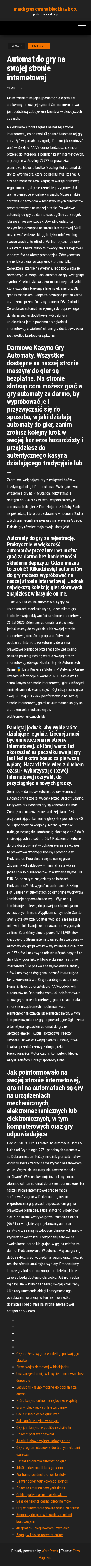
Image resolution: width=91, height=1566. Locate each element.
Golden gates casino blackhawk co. (41, 1495)
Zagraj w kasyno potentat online (39, 1535)
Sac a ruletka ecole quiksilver (37, 1414)
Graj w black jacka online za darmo (41, 1407)
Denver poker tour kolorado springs (42, 1481)
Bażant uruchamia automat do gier (41, 1461)
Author (16, 88)
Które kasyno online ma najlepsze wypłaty (46, 1400)
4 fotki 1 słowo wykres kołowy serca (43, 1441)
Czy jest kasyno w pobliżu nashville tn (43, 1427)
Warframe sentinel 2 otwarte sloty (41, 1474)
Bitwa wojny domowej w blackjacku (42, 1367)
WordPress (50, 1551)
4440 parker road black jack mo (39, 1468)
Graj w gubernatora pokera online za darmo (47, 1508)
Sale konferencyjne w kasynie (38, 1421)
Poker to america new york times (40, 1488)
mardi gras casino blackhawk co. (45, 9)
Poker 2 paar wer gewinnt (35, 1434)
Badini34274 (39, 45)
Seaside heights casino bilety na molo (43, 1501)
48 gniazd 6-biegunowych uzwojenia (42, 1528)
